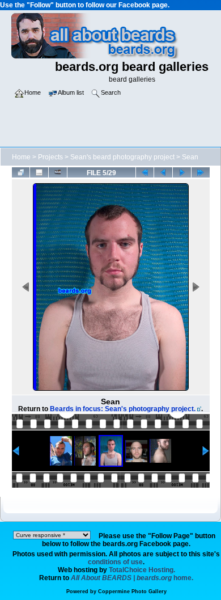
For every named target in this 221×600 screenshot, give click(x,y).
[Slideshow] (58, 172)
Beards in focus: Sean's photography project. (123, 409)
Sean (190, 157)
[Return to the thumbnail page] (21, 172)
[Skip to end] (201, 172)
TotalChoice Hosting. (142, 570)
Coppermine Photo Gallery (132, 591)
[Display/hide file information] (39, 172)
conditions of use (115, 562)
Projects (50, 157)
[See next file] (182, 172)
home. (132, 578)
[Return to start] (145, 172)
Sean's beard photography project (122, 157)
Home (21, 157)
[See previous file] (163, 172)
